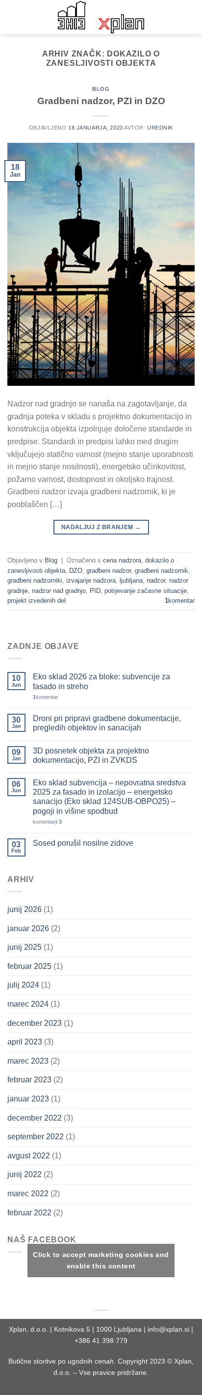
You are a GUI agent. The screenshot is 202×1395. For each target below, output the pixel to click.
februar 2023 (29, 1079)
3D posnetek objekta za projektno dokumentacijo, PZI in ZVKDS (91, 755)
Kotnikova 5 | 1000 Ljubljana (99, 1329)
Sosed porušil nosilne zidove (83, 843)
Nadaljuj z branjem (101, 527)
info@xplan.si (168, 1329)
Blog (100, 89)
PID (95, 590)
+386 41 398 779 (101, 1340)
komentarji (47, 822)
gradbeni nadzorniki (34, 580)
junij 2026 (24, 909)
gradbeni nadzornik (161, 570)
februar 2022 (29, 1212)
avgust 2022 (28, 1156)
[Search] (191, 17)
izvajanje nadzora (91, 580)
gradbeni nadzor (108, 570)
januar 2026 (28, 928)
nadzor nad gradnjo (59, 590)
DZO (75, 570)
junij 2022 (24, 1174)
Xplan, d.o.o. (28, 1329)
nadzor (156, 580)
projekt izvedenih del (36, 600)
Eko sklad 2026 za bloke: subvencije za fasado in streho (101, 681)
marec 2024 (28, 1004)
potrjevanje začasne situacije (145, 590)
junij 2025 (24, 947)
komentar (180, 600)
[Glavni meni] (13, 17)
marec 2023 (28, 1061)
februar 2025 (29, 966)
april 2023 (24, 1042)
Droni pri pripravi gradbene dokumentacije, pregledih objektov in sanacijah (107, 723)
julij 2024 (23, 985)
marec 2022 (28, 1193)
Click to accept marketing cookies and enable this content (101, 1260)
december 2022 (34, 1118)
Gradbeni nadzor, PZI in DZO (101, 101)
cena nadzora (122, 560)
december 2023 (34, 1023)
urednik (160, 128)
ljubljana (131, 580)
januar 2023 (28, 1099)
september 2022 (35, 1136)
